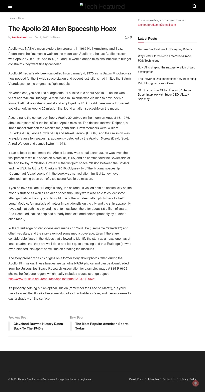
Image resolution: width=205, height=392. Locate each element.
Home (11, 18)
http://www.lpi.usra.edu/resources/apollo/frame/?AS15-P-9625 (51, 278)
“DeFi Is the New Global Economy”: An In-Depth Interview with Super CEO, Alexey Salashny (164, 94)
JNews (20, 379)
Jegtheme (85, 379)
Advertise (153, 379)
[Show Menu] (10, 6)
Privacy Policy (188, 379)
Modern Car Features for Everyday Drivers (165, 49)
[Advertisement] (167, 134)
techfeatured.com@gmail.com (157, 25)
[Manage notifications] (195, 383)
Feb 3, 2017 (41, 37)
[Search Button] (195, 6)
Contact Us (169, 379)
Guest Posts (136, 379)
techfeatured (19, 37)
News (21, 18)
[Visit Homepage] (102, 6)
